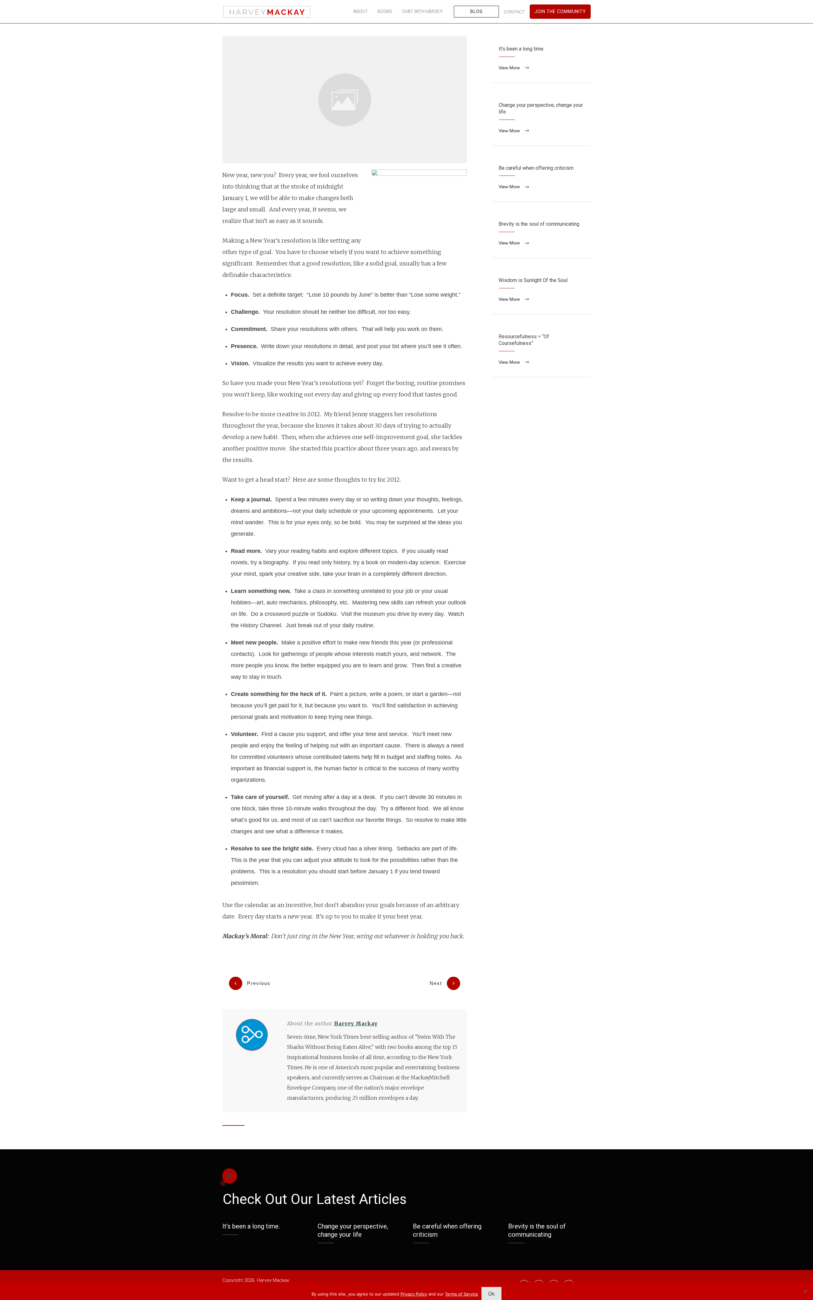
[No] (805, 1291)
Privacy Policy (413, 1294)
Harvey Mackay (356, 1024)
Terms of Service (461, 1294)
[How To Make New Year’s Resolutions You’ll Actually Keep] (344, 99)
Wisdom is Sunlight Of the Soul (541, 291)
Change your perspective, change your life (541, 119)
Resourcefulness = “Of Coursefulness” (541, 350)
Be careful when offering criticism (541, 178)
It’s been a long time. (541, 59)
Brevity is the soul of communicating (541, 234)
